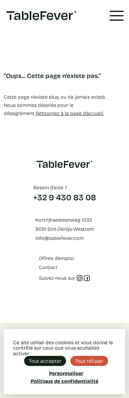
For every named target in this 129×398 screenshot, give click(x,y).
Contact (48, 267)
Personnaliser (66, 373)
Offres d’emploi (56, 258)
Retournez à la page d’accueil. (70, 113)
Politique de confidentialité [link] (64, 381)
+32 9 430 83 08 (64, 197)
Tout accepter (45, 360)
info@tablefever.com (59, 237)
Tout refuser (89, 360)
